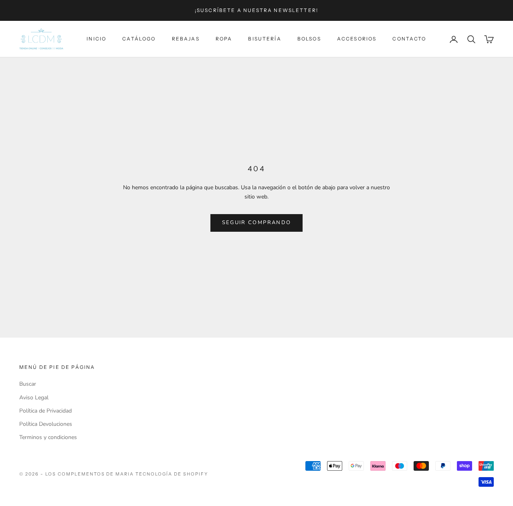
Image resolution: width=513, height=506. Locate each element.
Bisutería (264, 39)
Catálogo (139, 39)
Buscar (27, 384)
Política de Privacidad (45, 411)
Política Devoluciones (45, 424)
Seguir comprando (256, 222)
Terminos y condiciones (48, 437)
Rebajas (186, 39)
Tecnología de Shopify (171, 474)
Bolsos (309, 39)
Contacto (409, 39)
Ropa (224, 39)
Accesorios (357, 39)
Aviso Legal (33, 397)
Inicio (96, 39)
